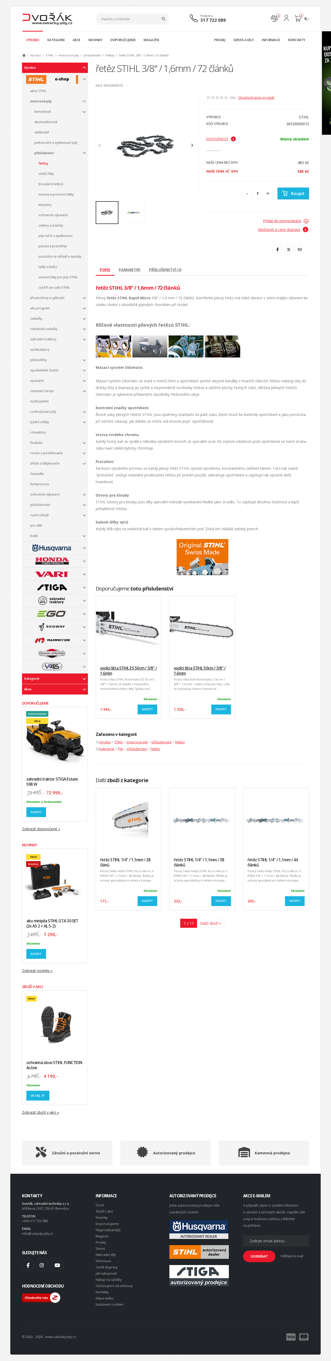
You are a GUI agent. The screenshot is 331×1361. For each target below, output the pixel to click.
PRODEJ (219, 40)
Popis (105, 269)
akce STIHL (38, 91)
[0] (274, 18)
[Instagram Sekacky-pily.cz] (41, 1265)
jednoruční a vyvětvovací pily (55, 142)
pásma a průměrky (53, 246)
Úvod (100, 1205)
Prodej (101, 1242)
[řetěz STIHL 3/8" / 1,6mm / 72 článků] (147, 145)
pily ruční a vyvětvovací (55, 236)
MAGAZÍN (151, 40)
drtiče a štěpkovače (44, 463)
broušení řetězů (51, 184)
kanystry (45, 205)
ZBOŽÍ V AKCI (32, 986)
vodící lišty (46, 173)
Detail (36, 1095)
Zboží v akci (104, 1211)
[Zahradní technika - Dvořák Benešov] (47, 18)
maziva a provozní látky (56, 194)
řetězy (110, 55)
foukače (36, 442)
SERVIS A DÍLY (243, 40)
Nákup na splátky (109, 1279)
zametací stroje (42, 391)
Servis (100, 1248)
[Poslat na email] (300, 249)
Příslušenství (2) (165, 269)
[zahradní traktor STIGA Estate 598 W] (55, 740)
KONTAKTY (296, 40)
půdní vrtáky (39, 422)
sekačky (36, 318)
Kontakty (102, 1292)
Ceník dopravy (106, 1267)
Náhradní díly (106, 1255)
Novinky (102, 1217)
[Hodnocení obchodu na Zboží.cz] (41, 1297)
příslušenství (92, 55)
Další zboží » (210, 923)
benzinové (42, 111)
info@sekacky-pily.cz (37, 1233)
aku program (40, 308)
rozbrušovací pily (43, 411)
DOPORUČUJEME (123, 40)
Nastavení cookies (110, 1304)
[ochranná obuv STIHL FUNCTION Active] (55, 1023)
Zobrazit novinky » (37, 970)
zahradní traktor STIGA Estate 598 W (52, 781)
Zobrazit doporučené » (41, 828)
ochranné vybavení (53, 215)
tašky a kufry (48, 267)
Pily (120, 748)
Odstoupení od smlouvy (114, 1286)
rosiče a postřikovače (46, 453)
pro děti (36, 525)
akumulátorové (45, 122)
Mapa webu (105, 1298)
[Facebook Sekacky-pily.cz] (28, 1265)
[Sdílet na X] (289, 249)
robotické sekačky (43, 329)
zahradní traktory (43, 339)
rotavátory (38, 432)
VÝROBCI (32, 40)
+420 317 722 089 (35, 1221)
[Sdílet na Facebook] (277, 249)
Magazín (102, 1236)
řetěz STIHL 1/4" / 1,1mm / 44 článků (272, 862)
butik (34, 536)
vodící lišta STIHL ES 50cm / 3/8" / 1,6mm (128, 670)
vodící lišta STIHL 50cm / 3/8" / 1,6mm (199, 670)
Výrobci (35, 55)
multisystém (39, 401)
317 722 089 (213, 20)
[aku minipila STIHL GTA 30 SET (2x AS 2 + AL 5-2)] (55, 881)
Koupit (36, 812)
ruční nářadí (39, 515)
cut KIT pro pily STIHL (54, 287)
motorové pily (68, 55)
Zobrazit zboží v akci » (40, 1112)
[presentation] (102, 145)
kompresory (39, 484)
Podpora (206, 15)
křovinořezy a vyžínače (47, 298)
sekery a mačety (51, 225)
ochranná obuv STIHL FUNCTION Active (54, 1065)
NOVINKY (95, 40)
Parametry (129, 269)
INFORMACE (271, 40)
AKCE (76, 40)
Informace (103, 1261)
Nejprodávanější (108, 1230)
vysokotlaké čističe (44, 370)
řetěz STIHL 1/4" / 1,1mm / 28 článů (125, 862)
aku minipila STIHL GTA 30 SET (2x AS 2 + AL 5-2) (52, 923)
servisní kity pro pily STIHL (58, 277)
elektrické (41, 132)
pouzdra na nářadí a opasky (60, 256)
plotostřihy (38, 360)
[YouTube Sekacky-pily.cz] (57, 1265)
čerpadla (37, 474)
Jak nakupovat (106, 1273)
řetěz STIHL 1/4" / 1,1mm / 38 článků (199, 862)
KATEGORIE (56, 40)
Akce (27, 689)
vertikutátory (39, 349)
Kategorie (31, 678)
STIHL (50, 55)
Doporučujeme (107, 1224)
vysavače (37, 380)
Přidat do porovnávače (282, 220)
